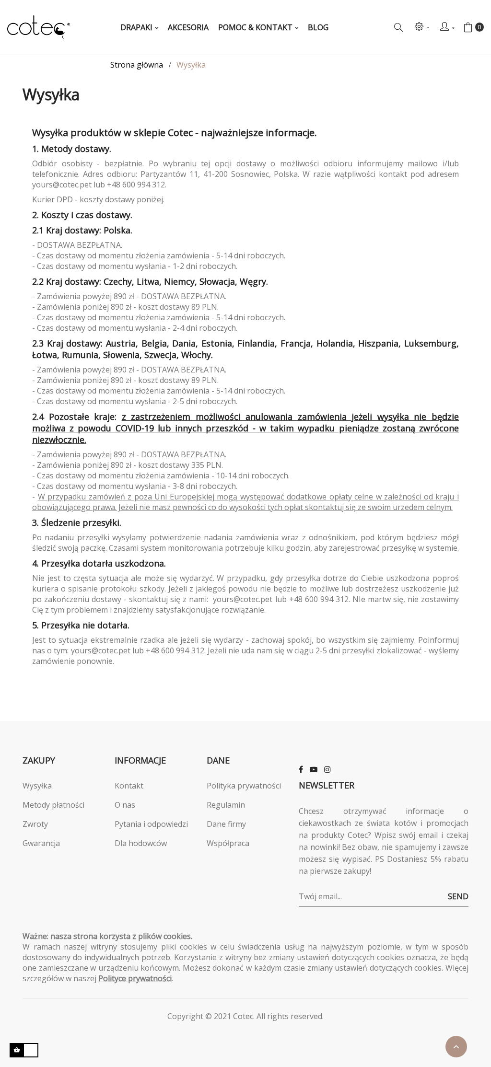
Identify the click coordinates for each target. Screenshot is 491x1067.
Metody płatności (53, 805)
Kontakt (129, 785)
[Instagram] (327, 769)
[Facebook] (301, 769)
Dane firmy (226, 824)
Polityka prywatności (244, 785)
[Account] (447, 27)
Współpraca (228, 843)
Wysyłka (37, 785)
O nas (125, 805)
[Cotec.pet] (38, 27)
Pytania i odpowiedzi (151, 824)
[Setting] (421, 27)
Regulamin (226, 805)
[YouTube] (313, 769)
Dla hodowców (141, 843)
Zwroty (35, 824)
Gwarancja (41, 843)
